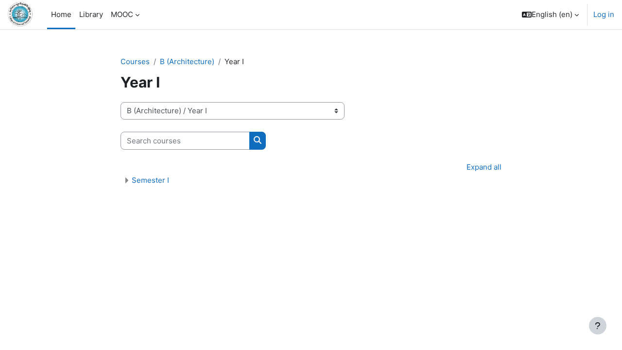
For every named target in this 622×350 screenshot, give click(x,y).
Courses (135, 61)
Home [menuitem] (61, 14)
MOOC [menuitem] (122, 14)
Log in (603, 14)
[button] (550, 14)
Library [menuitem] (91, 14)
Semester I (150, 180)
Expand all (483, 167)
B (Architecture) (187, 61)
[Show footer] (597, 325)
